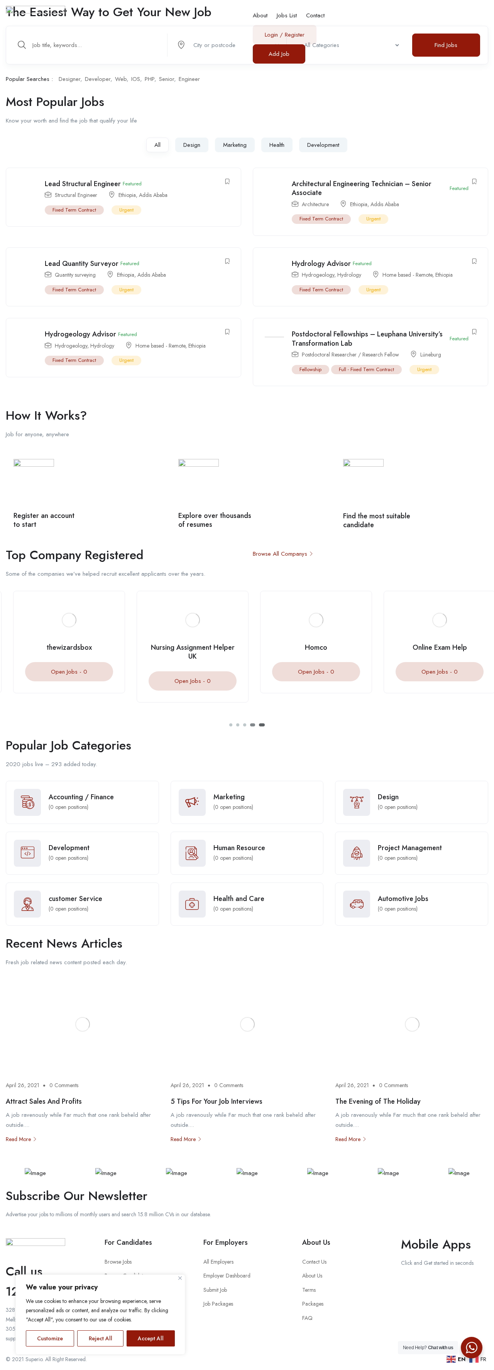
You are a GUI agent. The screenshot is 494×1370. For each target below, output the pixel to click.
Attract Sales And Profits (44, 1101)
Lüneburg (430, 354)
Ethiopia (127, 195)
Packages (312, 1304)
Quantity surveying (75, 275)
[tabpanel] (62, 648)
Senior (166, 79)
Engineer (189, 79)
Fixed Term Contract (74, 209)
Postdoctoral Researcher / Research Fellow (350, 354)
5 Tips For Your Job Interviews (216, 1101)
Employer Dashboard (226, 1275)
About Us (312, 1275)
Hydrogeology (318, 275)
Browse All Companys (280, 554)
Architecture (315, 204)
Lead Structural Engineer (83, 184)
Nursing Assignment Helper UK (185, 651)
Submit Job (215, 1290)
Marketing (235, 145)
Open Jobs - (62, 671)
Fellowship (310, 369)
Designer (69, 79)
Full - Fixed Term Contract (366, 369)
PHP (149, 79)
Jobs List (287, 15)
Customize (50, 1338)
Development (323, 145)
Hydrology (349, 275)
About (260, 15)
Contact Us (314, 1262)
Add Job (279, 54)
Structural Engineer (76, 195)
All (157, 145)
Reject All (100, 1338)
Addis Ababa (153, 195)
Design (191, 145)
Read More (18, 1139)
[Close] (180, 1278)
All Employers (218, 1262)
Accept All (151, 1338)
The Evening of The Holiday (378, 1101)
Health (276, 145)
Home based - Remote (407, 275)
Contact (315, 15)
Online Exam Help (432, 647)
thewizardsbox (62, 647)
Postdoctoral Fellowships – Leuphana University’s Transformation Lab (367, 338)
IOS (135, 79)
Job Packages (218, 1304)
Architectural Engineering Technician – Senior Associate (361, 188)
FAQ (307, 1318)
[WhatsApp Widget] (471, 1347)
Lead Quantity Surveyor (81, 264)
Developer (97, 79)
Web (121, 79)
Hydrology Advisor (321, 264)
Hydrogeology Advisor (80, 334)
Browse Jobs (118, 1262)
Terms (309, 1290)
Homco (309, 647)
